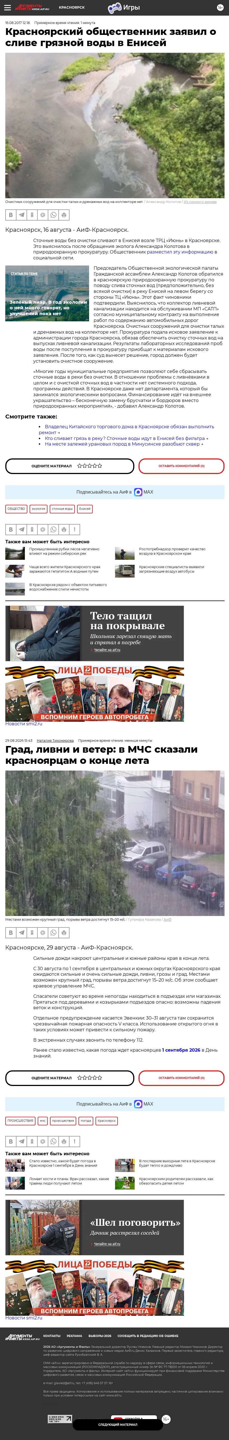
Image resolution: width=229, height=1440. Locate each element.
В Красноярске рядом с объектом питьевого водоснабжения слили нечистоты (68, 587)
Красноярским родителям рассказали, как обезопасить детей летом (176, 1181)
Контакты (51, 1336)
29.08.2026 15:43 (18, 740)
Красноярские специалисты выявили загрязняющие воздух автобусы (171, 569)
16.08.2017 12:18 (17, 23)
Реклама (74, 1336)
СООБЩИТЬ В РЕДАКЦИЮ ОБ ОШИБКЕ (148, 1336)
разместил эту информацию (180, 252)
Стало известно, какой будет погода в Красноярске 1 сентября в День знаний (63, 1163)
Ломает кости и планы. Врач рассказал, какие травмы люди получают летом (69, 1181)
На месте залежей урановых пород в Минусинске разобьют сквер (122, 444)
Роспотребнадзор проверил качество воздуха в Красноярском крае (172, 551)
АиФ (167, 919)
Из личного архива (200, 202)
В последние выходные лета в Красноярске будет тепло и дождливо (177, 1163)
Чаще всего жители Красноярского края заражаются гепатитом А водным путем (64, 569)
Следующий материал (117, 1425)
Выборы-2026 (100, 1336)
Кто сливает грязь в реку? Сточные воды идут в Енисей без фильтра (125, 438)
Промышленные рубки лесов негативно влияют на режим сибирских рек (64, 551)
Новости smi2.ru (23, 723)
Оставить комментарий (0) (182, 466)
